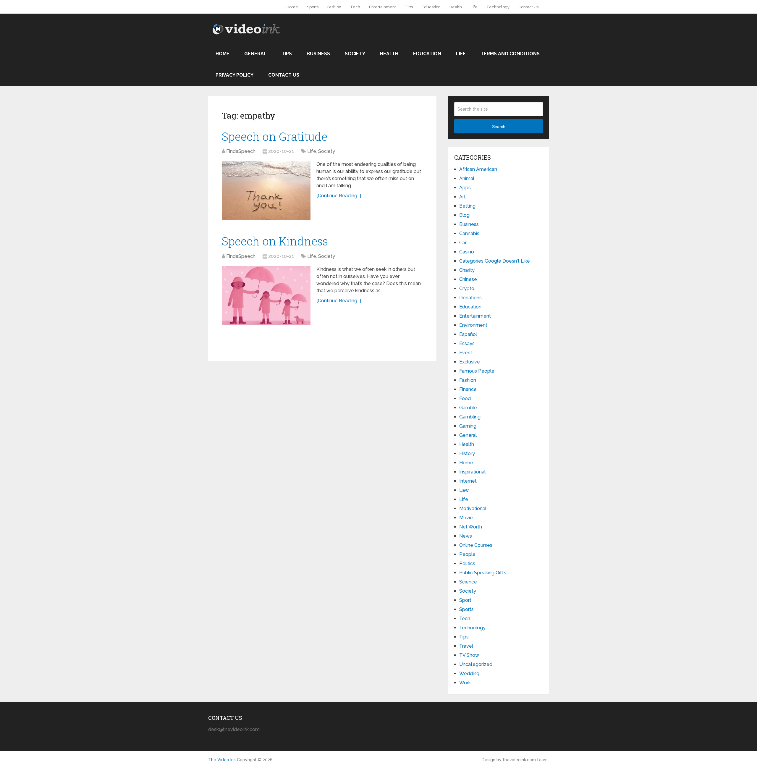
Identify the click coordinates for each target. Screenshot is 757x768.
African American (478, 169)
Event (465, 352)
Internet (468, 481)
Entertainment (382, 7)
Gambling (470, 417)
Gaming (467, 426)
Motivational (472, 508)
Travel (466, 646)
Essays (467, 343)
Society (355, 53)
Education (431, 7)
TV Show (469, 655)
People (467, 554)
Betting (467, 206)
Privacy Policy (234, 75)
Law (464, 490)
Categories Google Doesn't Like (494, 261)
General (255, 53)
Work (465, 682)
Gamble (468, 407)
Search (498, 126)
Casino (466, 252)
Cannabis (469, 233)
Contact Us (528, 7)
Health (455, 7)
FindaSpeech (240, 151)
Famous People (476, 371)
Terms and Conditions (510, 53)
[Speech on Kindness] (266, 295)
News (465, 536)
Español (468, 334)
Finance (468, 389)
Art (462, 197)
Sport (465, 600)
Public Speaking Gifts (482, 572)
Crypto (466, 288)
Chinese (468, 279)
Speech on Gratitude (274, 136)
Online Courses (475, 545)
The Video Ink (222, 759)
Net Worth (470, 527)
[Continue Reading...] (338, 195)
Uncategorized (475, 664)
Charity (467, 270)
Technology (497, 7)
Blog (464, 215)
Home (292, 7)
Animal (466, 178)
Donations (470, 297)
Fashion (334, 7)
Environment (473, 325)
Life (474, 7)
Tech (355, 7)
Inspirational (472, 472)
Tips (409, 7)
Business (318, 53)
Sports (312, 7)
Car (463, 242)
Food (465, 398)
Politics (467, 563)
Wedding (469, 673)
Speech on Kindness (275, 241)
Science (468, 582)
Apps (465, 187)
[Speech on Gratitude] (266, 190)
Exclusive (469, 362)
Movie (466, 517)
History (467, 453)
